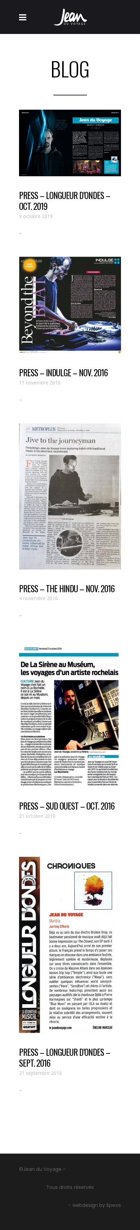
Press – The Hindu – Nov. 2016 (67, 588)
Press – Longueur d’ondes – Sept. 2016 (64, 1057)
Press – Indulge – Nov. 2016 (63, 372)
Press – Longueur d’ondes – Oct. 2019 (64, 201)
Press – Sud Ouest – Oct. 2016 (67, 805)
